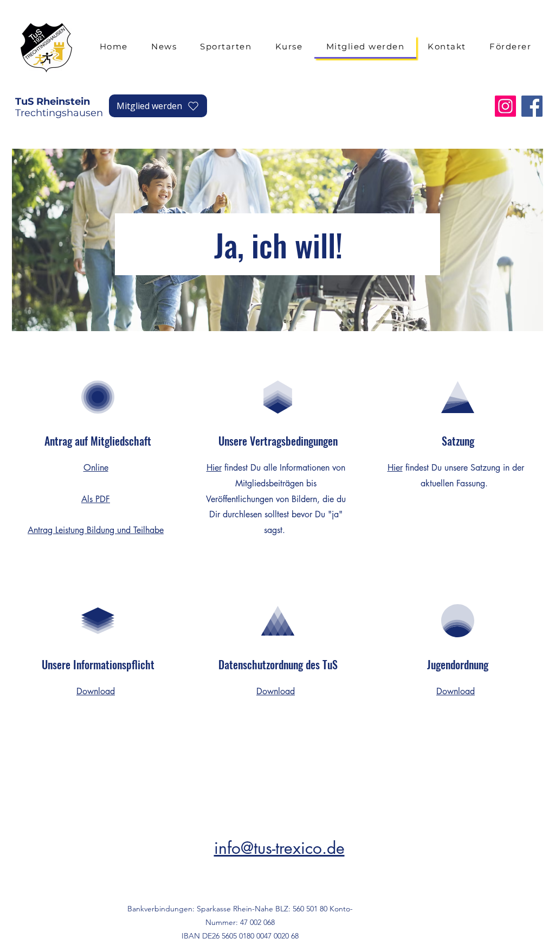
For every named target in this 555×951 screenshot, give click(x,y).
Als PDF (95, 499)
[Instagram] (505, 106)
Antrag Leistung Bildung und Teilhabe (96, 530)
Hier (214, 467)
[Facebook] (532, 106)
